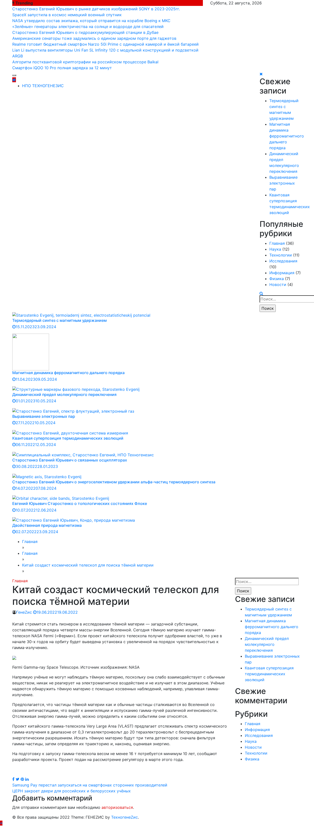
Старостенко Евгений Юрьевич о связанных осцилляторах (69, 460)
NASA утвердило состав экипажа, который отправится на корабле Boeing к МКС (91, 20)
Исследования (283, 260)
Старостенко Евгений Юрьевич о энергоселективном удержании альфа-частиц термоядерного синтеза (113, 481)
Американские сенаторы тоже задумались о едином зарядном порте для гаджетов (94, 38)
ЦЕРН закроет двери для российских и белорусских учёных (71, 790)
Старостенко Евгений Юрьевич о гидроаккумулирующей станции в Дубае (85, 32)
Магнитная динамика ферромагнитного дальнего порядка (286, 136)
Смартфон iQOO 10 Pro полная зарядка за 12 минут (62, 67)
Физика (276, 278)
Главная (277, 243)
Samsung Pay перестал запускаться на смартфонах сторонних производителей (89, 785)
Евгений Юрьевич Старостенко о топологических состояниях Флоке (79, 503)
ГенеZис (24, 612)
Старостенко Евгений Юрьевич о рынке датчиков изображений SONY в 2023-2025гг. (96, 8)
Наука (275, 249)
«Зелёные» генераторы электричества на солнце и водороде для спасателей (88, 26)
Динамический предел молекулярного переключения (64, 394)
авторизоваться (117, 807)
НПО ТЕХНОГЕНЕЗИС (43, 85)
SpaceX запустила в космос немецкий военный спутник (67, 14)
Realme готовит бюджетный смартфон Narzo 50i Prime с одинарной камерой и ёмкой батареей (105, 44)
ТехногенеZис (124, 817)
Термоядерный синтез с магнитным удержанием (59, 320)
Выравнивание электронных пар (283, 183)
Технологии (280, 255)
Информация (281, 272)
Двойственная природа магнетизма (47, 525)
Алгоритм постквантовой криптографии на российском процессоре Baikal (85, 61)
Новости (277, 284)
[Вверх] (1, 823)
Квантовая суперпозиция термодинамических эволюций (67, 438)
